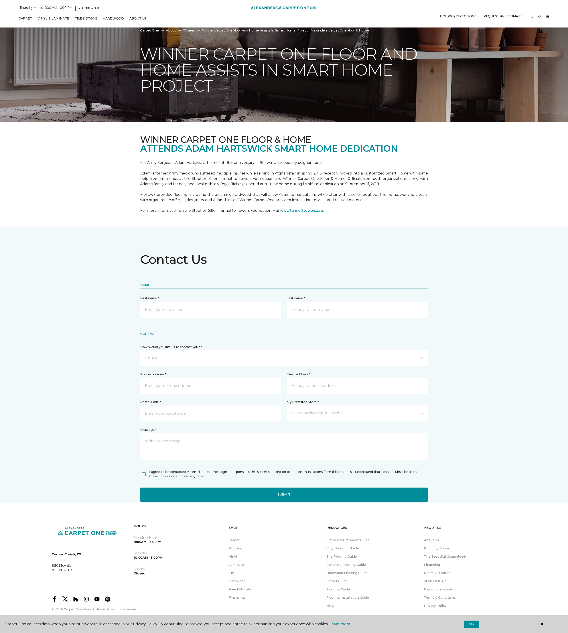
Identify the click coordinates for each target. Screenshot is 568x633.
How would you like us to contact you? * (171, 347)
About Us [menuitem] (431, 540)
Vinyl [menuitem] (233, 557)
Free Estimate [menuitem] (240, 589)
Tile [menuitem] (232, 573)
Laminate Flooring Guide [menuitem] (346, 565)
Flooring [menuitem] (235, 548)
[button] (531, 17)
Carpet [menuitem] (25, 18)
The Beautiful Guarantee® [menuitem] (445, 557)
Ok (471, 624)
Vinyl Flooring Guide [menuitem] (342, 548)
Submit (284, 494)
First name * (149, 298)
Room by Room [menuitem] (436, 548)
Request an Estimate (503, 16)
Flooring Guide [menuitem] (338, 589)
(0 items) (547, 16)
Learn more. (340, 624)
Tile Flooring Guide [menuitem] (341, 557)
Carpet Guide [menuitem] (336, 581)
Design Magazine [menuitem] (438, 589)
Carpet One (149, 30)
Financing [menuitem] (237, 598)
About (171, 30)
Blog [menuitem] (330, 606)
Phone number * (153, 374)
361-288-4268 (88, 8)
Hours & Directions (458, 16)
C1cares (189, 30)
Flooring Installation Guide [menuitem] (347, 598)
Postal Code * (150, 402)
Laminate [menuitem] (236, 565)
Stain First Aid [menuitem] (435, 581)
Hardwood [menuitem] (113, 18)
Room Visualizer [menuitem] (437, 573)
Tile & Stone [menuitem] (86, 18)
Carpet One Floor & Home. (85, 609)
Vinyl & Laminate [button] (53, 18)
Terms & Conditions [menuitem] (440, 598)
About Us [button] (138, 18)
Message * (148, 429)
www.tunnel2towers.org (301, 210)
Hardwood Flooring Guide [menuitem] (346, 573)
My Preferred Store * (302, 402)
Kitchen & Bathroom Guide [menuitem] (347, 540)
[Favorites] (539, 17)
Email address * (298, 374)
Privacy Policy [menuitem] (435, 606)
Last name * (296, 298)
